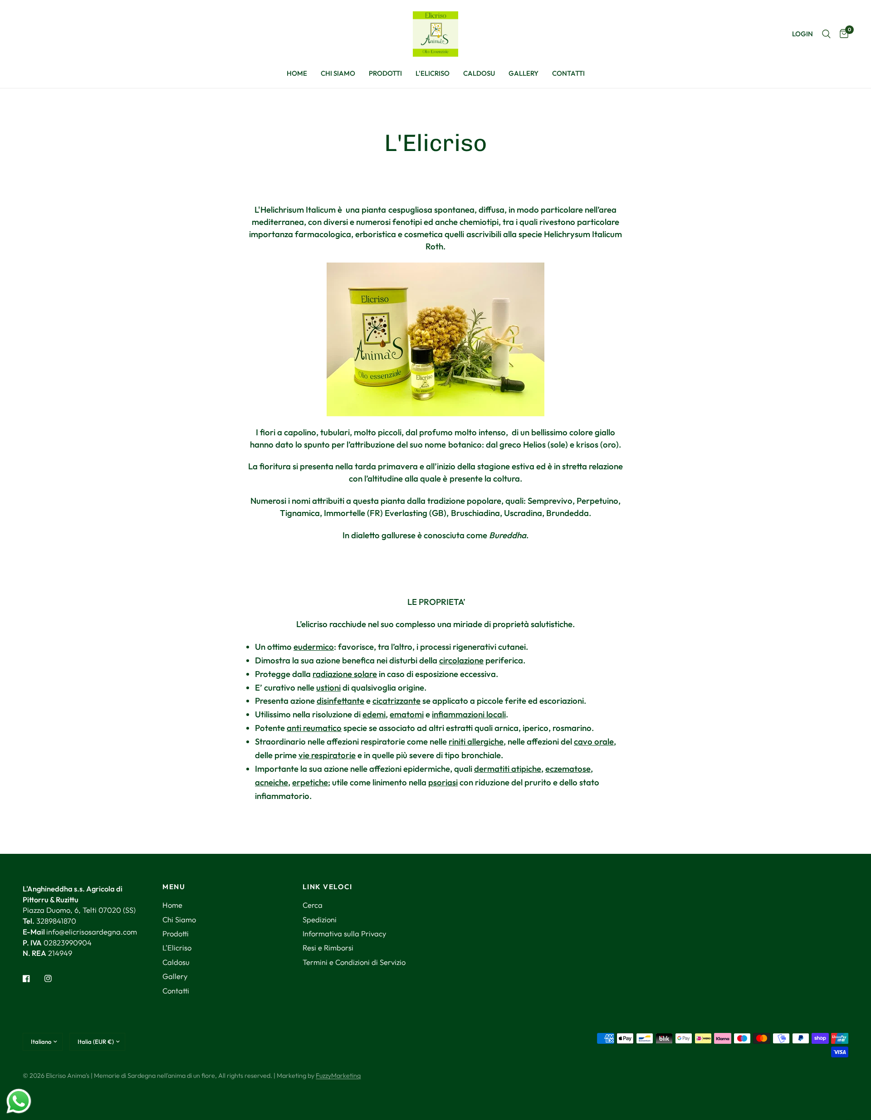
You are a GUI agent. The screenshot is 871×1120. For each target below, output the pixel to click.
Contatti (568, 73)
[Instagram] (54, 979)
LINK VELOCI (327, 886)
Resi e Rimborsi (328, 947)
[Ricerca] (826, 34)
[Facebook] (33, 979)
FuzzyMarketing (338, 1075)
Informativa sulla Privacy (344, 933)
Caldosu (479, 73)
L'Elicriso (433, 73)
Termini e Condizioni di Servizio (354, 962)
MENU (173, 886)
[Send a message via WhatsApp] (19, 1101)
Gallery (523, 73)
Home (297, 73)
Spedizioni (320, 919)
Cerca (313, 905)
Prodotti (385, 73)
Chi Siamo (338, 73)
